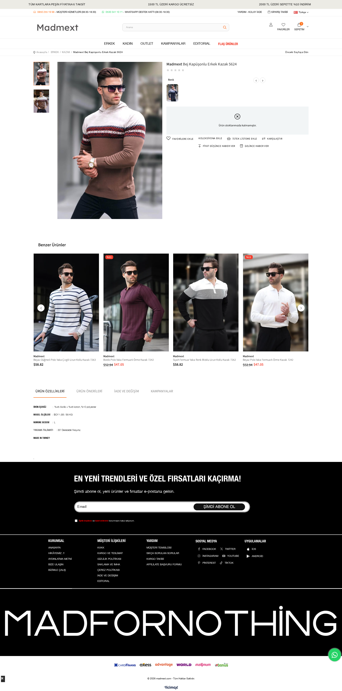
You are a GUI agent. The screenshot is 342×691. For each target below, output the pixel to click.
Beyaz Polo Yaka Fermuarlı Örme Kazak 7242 (268, 360)
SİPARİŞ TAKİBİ (279, 12)
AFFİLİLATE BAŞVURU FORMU (164, 564)
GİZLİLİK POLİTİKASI (109, 559)
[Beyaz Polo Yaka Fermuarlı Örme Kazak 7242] (276, 302)
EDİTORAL (103, 581)
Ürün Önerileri (89, 391)
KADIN (128, 43)
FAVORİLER (283, 29)
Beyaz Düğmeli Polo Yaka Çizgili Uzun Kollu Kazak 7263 (64, 360)
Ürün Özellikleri (50, 391)
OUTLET (147, 43)
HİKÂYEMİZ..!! (56, 553)
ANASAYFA (54, 547)
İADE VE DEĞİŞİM (107, 575)
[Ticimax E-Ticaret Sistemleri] (171, 688)
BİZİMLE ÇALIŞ (57, 570)
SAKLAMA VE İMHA (108, 564)
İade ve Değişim (126, 391)
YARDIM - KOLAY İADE (250, 12)
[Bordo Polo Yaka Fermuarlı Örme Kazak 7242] (136, 302)
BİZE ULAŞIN (55, 564)
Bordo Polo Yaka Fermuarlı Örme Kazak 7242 (128, 360)
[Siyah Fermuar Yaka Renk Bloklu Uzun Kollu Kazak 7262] (206, 302)
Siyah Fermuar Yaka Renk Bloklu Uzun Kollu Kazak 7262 (204, 360)
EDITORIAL (201, 43)
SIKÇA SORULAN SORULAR (162, 553)
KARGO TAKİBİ (155, 559)
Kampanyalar (162, 391)
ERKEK (109, 43)
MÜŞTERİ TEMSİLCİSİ (158, 547)
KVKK (100, 547)
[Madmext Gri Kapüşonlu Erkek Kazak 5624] (172, 93)
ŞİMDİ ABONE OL (219, 507)
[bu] (171, 622)
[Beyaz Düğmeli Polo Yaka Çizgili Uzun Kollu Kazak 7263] (66, 302)
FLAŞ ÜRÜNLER (228, 43)
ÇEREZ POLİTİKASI (108, 570)
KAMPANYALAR (173, 43)
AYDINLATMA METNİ (60, 559)
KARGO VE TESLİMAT (110, 553)
